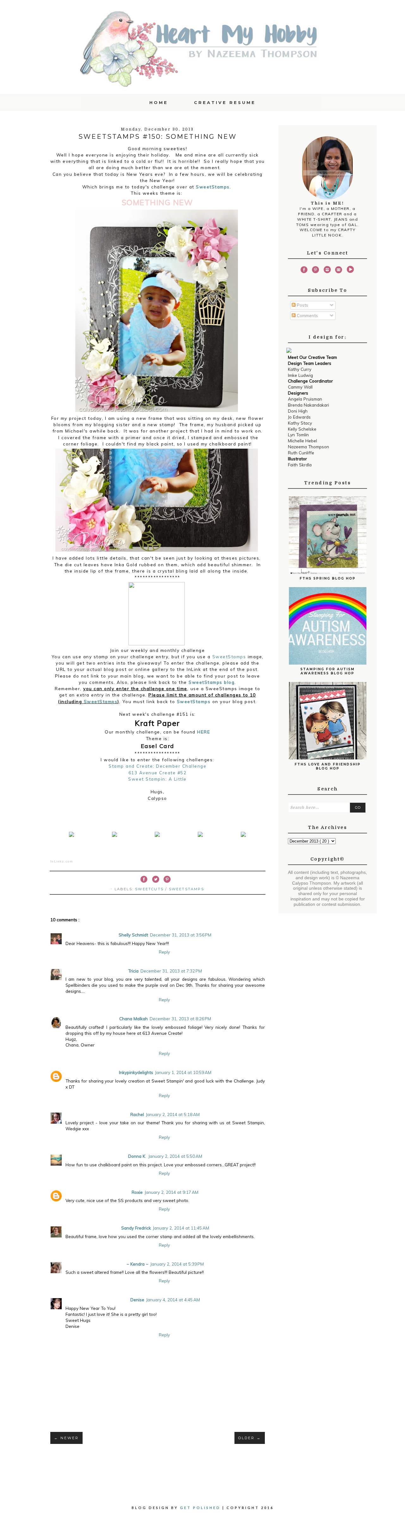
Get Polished (201, 1508)
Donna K (137, 1156)
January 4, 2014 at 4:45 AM (173, 1299)
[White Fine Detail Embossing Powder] (157, 836)
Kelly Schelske (302, 429)
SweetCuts (150, 889)
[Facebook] (304, 270)
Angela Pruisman (305, 399)
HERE (203, 731)
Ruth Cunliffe (301, 452)
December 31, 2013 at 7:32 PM (171, 970)
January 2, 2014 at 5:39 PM (177, 1264)
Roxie (137, 1192)
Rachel (137, 1114)
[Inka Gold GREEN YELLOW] (243, 836)
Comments (307, 315)
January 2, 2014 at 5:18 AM (173, 1114)
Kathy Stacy (300, 423)
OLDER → (249, 1438)
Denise (137, 1299)
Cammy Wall (300, 387)
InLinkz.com (61, 861)
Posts (302, 305)
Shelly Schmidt (133, 934)
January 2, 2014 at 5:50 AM (175, 1156)
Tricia (133, 970)
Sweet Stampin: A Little (157, 779)
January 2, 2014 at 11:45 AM (181, 1228)
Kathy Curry (299, 369)
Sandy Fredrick (136, 1228)
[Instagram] (327, 270)
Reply (164, 951)
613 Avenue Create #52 (157, 772)
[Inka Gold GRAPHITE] (200, 836)
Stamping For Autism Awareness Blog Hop (327, 671)
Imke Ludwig (300, 375)
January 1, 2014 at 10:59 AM (183, 1072)
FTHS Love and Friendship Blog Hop (328, 766)
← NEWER (66, 1438)
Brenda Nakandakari (308, 405)
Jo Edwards (299, 417)
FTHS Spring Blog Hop (328, 578)
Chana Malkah (133, 1018)
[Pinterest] (315, 270)
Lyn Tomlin (298, 434)
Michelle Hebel (302, 440)
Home (158, 102)
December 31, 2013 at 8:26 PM (180, 1018)
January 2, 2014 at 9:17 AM (171, 1192)
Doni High (298, 411)
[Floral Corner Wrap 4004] (71, 836)
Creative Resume (225, 102)
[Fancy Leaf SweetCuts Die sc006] (114, 836)
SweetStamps (213, 186)
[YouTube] (350, 270)
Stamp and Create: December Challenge (157, 766)
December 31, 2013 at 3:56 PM (180, 934)
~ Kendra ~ (137, 1264)
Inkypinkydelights (136, 1072)
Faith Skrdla (300, 464)
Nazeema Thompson (308, 446)
